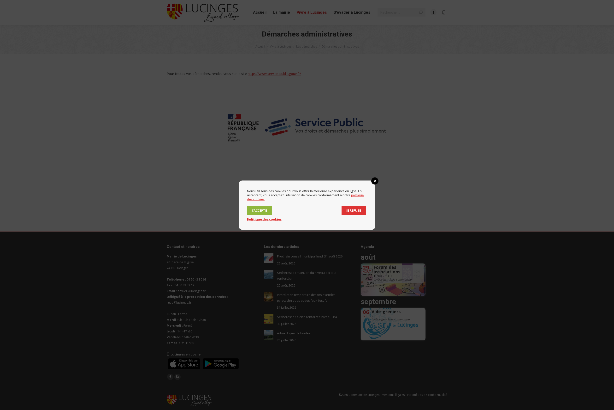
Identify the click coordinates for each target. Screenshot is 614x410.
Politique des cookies (264, 219)
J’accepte (259, 210)
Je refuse (353, 210)
